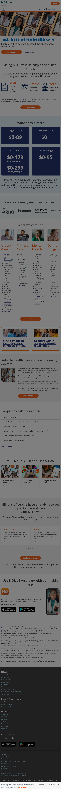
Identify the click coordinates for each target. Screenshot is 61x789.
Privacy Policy (22, 787)
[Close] (58, 784)
